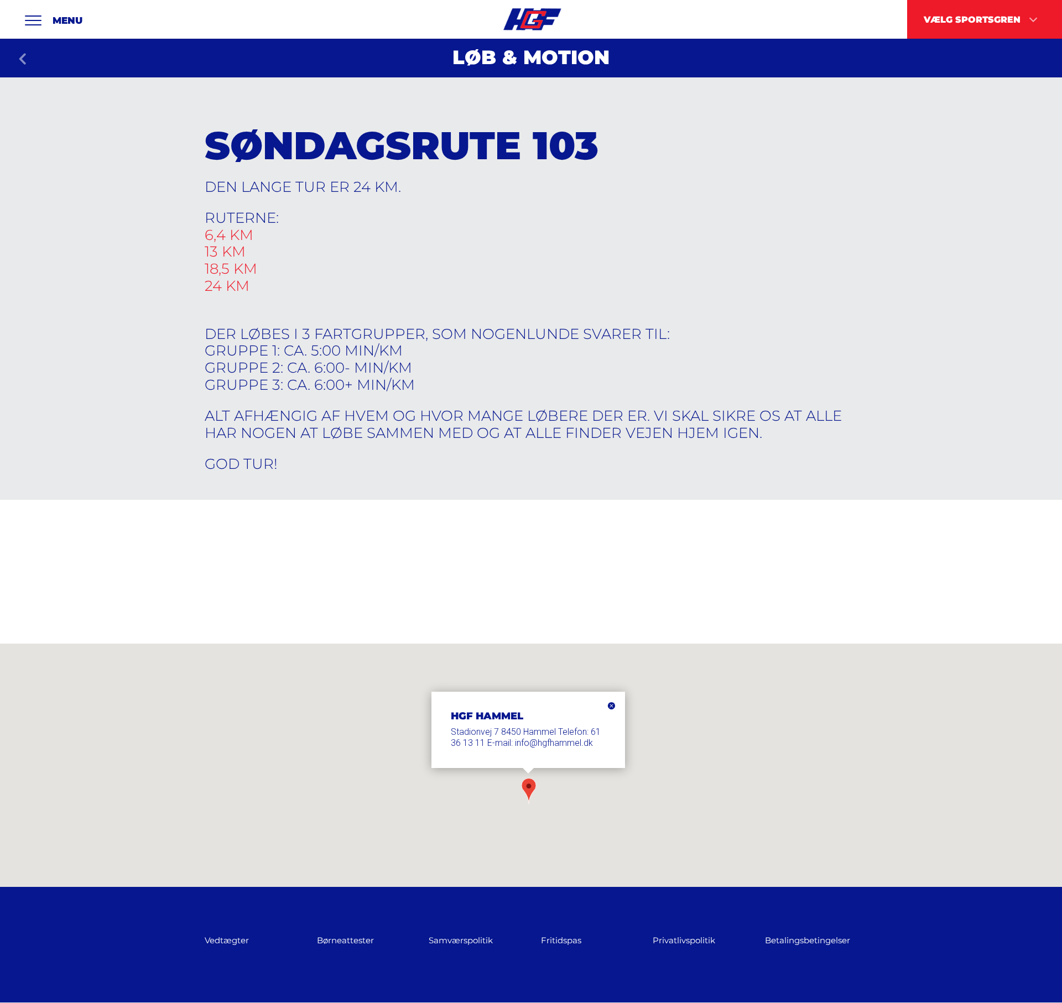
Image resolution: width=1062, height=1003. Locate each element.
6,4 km (229, 235)
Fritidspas (561, 940)
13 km (225, 251)
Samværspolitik (461, 940)
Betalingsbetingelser (807, 940)
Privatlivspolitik (684, 940)
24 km (227, 286)
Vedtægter (227, 940)
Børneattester (345, 940)
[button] (529, 792)
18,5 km (231, 269)
